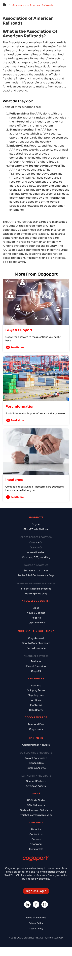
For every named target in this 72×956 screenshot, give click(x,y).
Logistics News (36, 622)
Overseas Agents (36, 786)
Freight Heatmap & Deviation (36, 815)
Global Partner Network (36, 744)
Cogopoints (36, 729)
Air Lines (36, 700)
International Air (36, 552)
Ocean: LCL (36, 547)
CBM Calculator (36, 805)
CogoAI (36, 524)
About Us (36, 829)
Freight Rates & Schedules (36, 588)
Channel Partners (36, 781)
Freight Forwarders (36, 758)
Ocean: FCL (36, 542)
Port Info (36, 685)
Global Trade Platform (36, 529)
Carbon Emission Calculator (36, 810)
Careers (36, 839)
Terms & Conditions (36, 917)
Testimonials (36, 849)
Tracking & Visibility (36, 593)
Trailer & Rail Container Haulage (36, 575)
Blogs (36, 608)
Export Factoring (36, 666)
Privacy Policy (36, 923)
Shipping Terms (36, 690)
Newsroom (36, 844)
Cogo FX (36, 671)
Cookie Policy (36, 928)
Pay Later (36, 661)
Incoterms (36, 705)
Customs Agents (36, 768)
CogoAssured (36, 638)
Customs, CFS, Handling (36, 557)
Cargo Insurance (36, 648)
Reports (36, 617)
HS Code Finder (36, 800)
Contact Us (36, 834)
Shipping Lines (36, 695)
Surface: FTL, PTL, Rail (36, 570)
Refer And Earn (36, 724)
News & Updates (36, 612)
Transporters (36, 763)
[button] (7, 5)
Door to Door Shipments (36, 643)
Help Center (36, 710)
